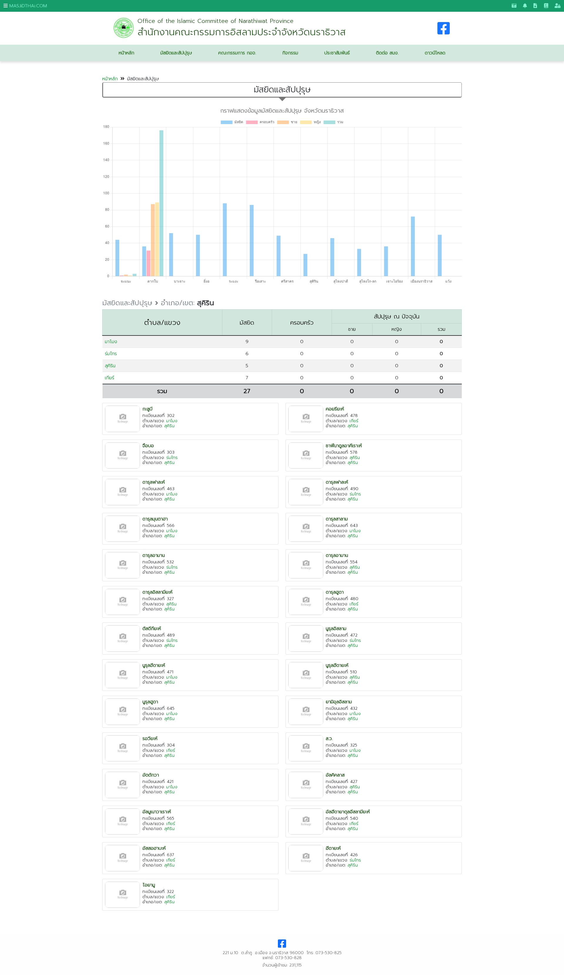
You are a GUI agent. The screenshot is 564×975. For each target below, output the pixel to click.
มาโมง (111, 341)
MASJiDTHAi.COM (27, 5)
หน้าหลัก (110, 78)
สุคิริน (110, 365)
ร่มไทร (111, 353)
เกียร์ (109, 377)
